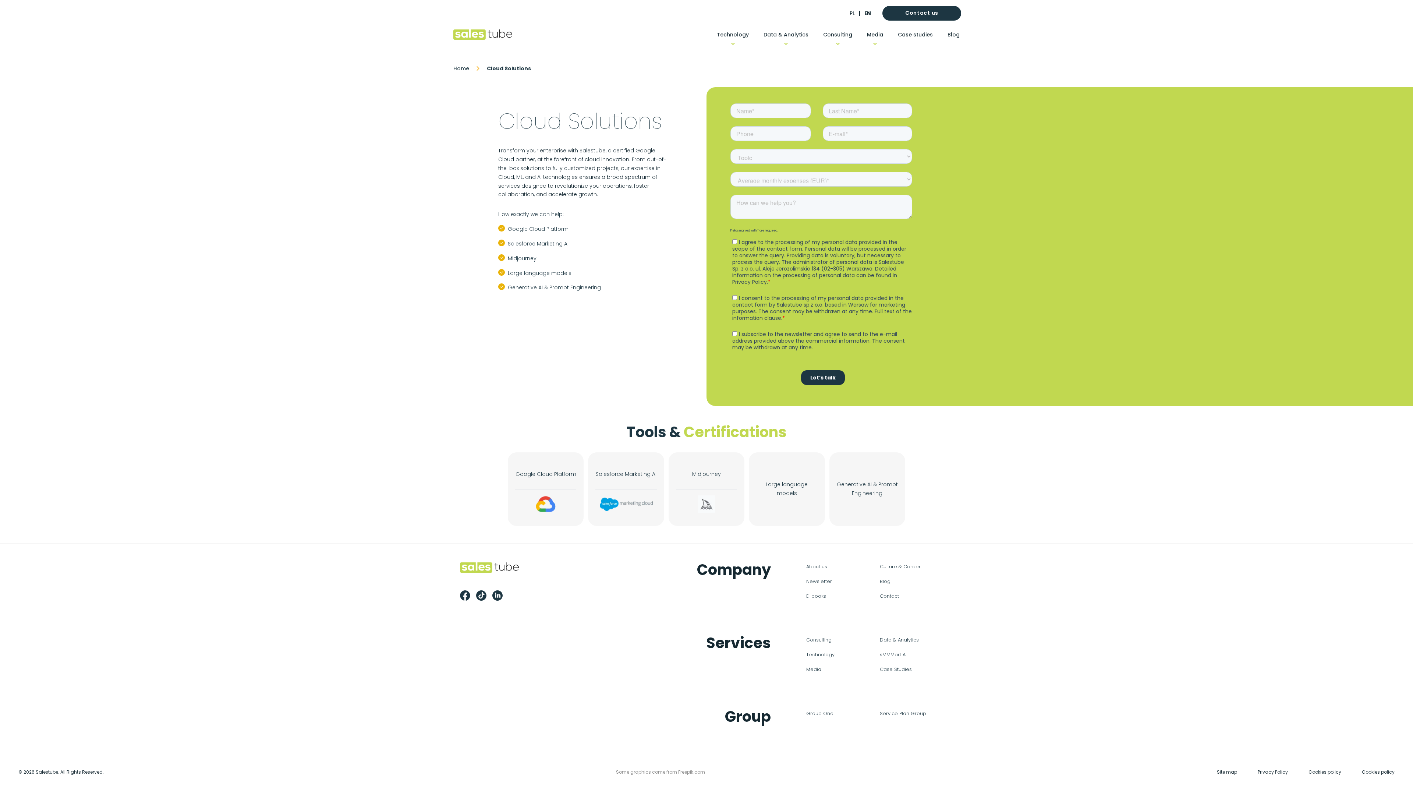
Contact (889, 596)
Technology (733, 34)
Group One (819, 713)
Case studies (915, 34)
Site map (1227, 772)
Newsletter (819, 581)
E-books (816, 596)
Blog (954, 34)
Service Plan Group (903, 713)
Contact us (921, 13)
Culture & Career (900, 566)
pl (852, 13)
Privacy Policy (1273, 772)
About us (816, 566)
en (867, 13)
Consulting (837, 34)
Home (461, 68)
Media (875, 34)
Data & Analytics (786, 34)
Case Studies (896, 669)
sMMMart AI (893, 654)
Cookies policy (1324, 772)
